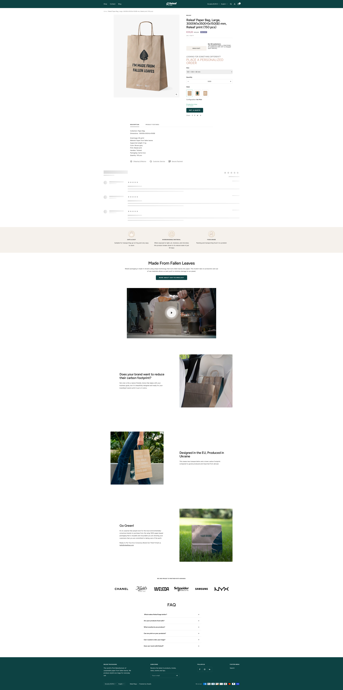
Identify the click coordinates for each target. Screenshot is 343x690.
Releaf (188, 15)
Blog (119, 4)
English (223, 4)
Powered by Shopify (145, 684)
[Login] (234, 4)
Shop (105, 4)
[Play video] (171, 312)
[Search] (231, 4)
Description (134, 124)
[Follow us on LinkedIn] (209, 669)
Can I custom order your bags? (154, 640)
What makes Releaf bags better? (155, 614)
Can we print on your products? (155, 633)
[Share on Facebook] (192, 115)
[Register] (177, 675)
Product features (152, 124)
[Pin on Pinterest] (194, 115)
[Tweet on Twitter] (197, 115)
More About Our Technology (171, 277)
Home (105, 11)
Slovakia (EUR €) (212, 4)
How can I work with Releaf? (154, 646)
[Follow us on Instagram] (204, 669)
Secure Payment (177, 161)
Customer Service (159, 161)
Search (232, 668)
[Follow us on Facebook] (199, 669)
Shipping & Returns (139, 161)
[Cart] (238, 4)
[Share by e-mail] (200, 115)
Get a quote (194, 110)
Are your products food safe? (154, 621)
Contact (112, 4)
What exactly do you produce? (154, 627)
